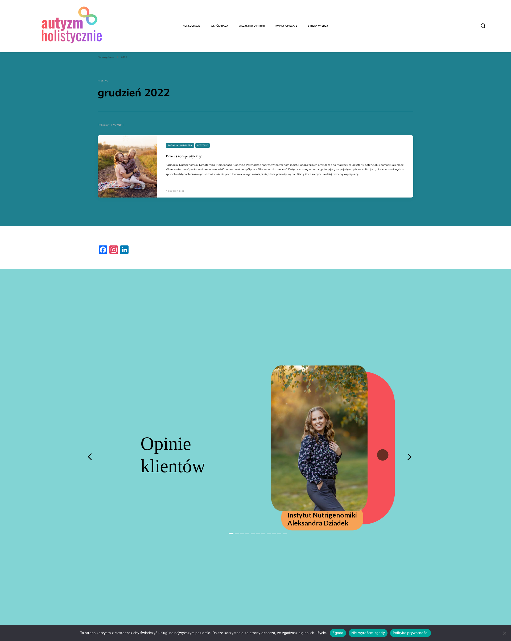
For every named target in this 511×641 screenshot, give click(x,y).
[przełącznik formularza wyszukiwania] (483, 25)
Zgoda (337, 633)
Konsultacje (191, 25)
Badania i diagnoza (180, 145)
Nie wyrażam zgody (368, 633)
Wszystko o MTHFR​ (252, 25)
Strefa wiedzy (318, 25)
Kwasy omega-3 (286, 25)
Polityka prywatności (410, 633)
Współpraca (219, 25)
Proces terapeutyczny (183, 156)
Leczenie (202, 145)
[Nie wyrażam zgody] (504, 633)
